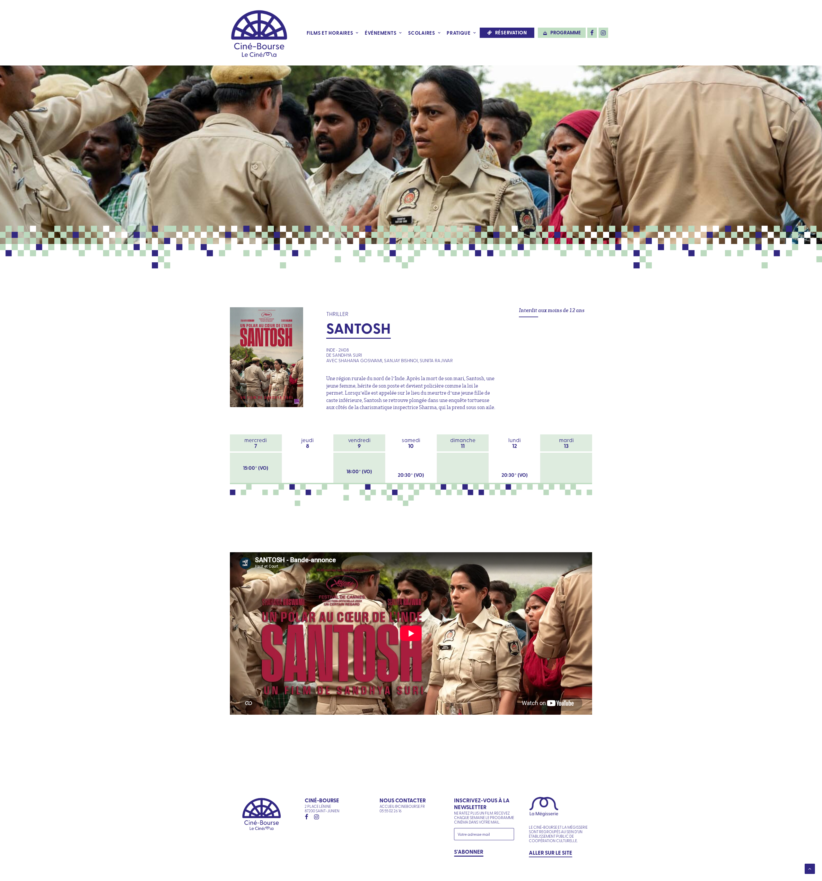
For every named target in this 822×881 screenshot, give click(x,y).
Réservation (511, 32)
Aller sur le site (550, 852)
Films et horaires (330, 32)
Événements (381, 32)
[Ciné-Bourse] (259, 33)
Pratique (458, 32)
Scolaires (421, 32)
